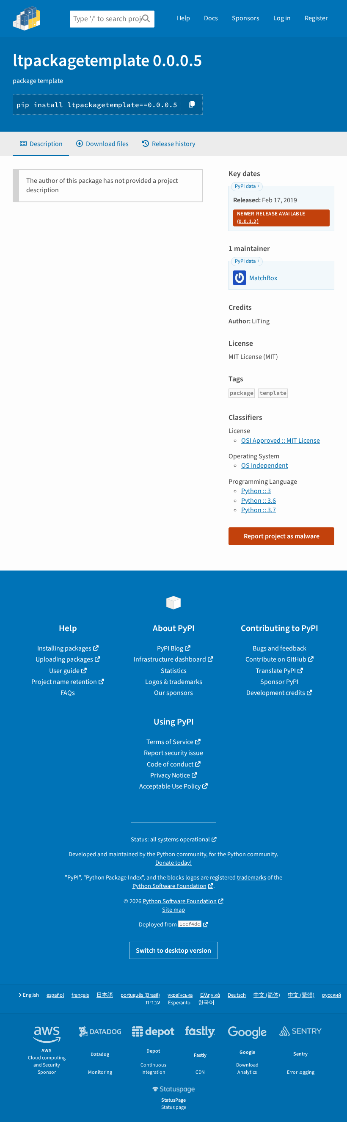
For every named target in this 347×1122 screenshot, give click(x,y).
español (55, 995)
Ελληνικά (210, 995)
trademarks (251, 877)
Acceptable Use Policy (170, 786)
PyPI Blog (170, 648)
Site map (173, 909)
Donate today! (173, 862)
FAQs (68, 692)
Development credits (275, 692)
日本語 (104, 995)
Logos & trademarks (173, 681)
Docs (211, 18)
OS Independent (264, 465)
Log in (282, 18)
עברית (153, 1002)
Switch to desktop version (173, 950)
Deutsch (237, 995)
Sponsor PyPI (279, 681)
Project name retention (64, 681)
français (80, 995)
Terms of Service (169, 742)
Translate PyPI (276, 670)
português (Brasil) (140, 995)
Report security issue (173, 753)
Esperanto (179, 1002)
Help (183, 18)
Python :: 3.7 (258, 510)
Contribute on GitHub (275, 659)
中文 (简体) (266, 995)
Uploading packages (64, 659)
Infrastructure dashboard (170, 659)
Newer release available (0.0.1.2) (271, 217)
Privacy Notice (170, 775)
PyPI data (245, 186)
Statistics (174, 670)
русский (331, 995)
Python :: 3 (256, 491)
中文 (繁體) (301, 995)
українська (180, 995)
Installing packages (64, 648)
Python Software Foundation (169, 886)
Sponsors (245, 18)
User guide (64, 670)
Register (316, 18)
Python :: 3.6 (258, 500)
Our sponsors (173, 692)
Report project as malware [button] (281, 536)
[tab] (41, 144)
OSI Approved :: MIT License (280, 440)
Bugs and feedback (279, 648)
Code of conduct (170, 764)
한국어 (206, 1002)
